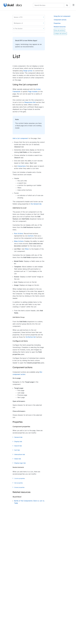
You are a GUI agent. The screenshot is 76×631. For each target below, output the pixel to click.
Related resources (60, 26)
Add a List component (20, 138)
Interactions (21, 166)
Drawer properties (19, 487)
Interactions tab (19, 454)
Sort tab (17, 450)
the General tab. (36, 204)
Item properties (18, 483)
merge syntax (27, 71)
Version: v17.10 (18, 17)
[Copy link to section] (21, 57)
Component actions (60, 19)
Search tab (18, 446)
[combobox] (51, 5)
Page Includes (33, 91)
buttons (31, 236)
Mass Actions (19, 241)
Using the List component (62, 16)
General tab (18, 437)
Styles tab (17, 459)
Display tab (18, 441)
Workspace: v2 (18, 23)
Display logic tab (20, 463)
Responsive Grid (30, 102)
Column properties (19, 478)
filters (27, 249)
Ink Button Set (31, 337)
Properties (57, 23)
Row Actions (18, 233)
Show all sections (59, 30)
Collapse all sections (60, 33)
